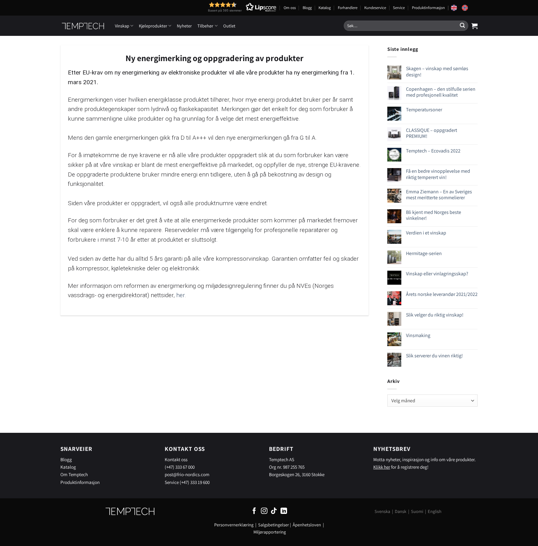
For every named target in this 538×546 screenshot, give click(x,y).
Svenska (382, 511)
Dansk (400, 511)
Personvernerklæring (233, 525)
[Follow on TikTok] (274, 511)
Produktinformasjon (428, 7)
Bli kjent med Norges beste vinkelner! (433, 215)
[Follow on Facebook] (254, 511)
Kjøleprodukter (153, 26)
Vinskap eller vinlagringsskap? (437, 274)
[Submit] (462, 26)
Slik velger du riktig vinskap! (435, 315)
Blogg (307, 7)
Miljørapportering (269, 532)
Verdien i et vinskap (426, 233)
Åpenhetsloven (307, 525)
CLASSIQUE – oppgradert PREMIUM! (431, 133)
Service (399, 7)
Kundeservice (375, 7)
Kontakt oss (176, 459)
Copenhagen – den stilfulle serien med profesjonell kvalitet (440, 92)
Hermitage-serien (424, 253)
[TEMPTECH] (83, 26)
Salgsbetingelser (273, 525)
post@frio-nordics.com (187, 474)
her (180, 295)
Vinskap (122, 26)
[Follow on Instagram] (264, 511)
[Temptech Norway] (467, 7)
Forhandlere (347, 7)
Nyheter (184, 26)
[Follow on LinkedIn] (284, 511)
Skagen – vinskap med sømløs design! (437, 71)
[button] (230, 7)
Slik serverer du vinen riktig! (434, 356)
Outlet (229, 26)
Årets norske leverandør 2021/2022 (442, 294)
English (434, 511)
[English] (456, 7)
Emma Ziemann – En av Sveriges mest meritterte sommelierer (439, 195)
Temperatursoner (424, 110)
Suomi (417, 511)
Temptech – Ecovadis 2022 (433, 151)
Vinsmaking (418, 335)
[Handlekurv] (474, 26)
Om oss (290, 7)
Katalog (325, 7)
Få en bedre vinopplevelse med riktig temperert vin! (438, 174)
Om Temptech (74, 474)
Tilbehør (205, 26)
